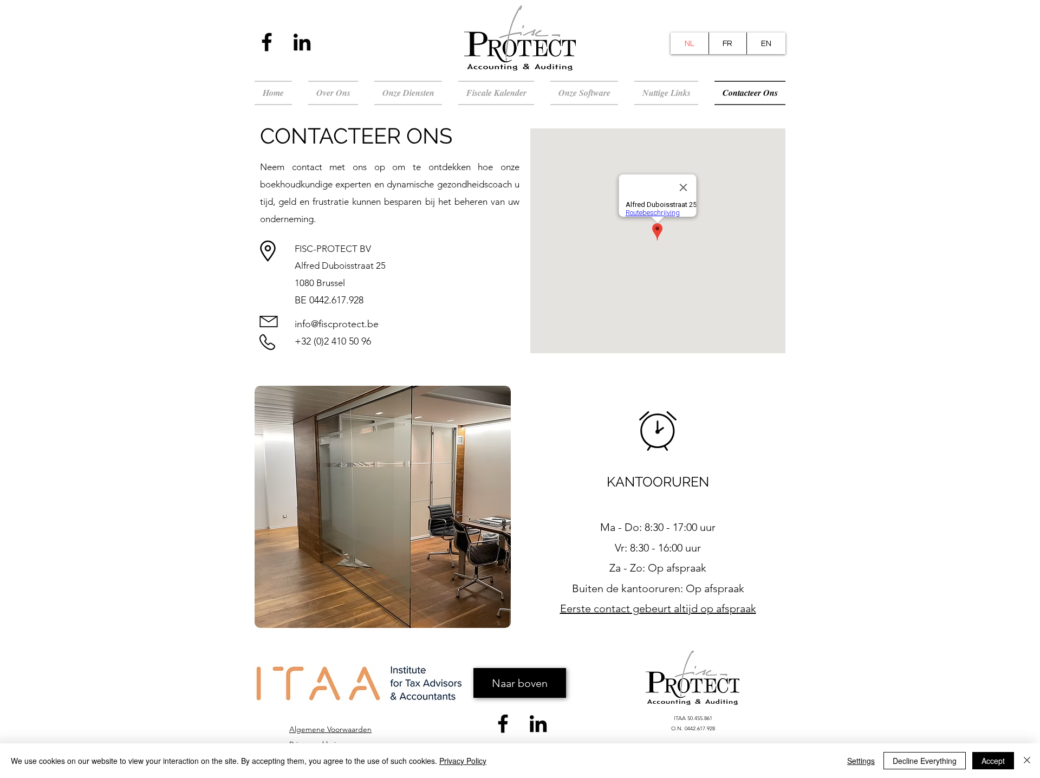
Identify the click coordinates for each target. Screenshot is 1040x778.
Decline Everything (925, 760)
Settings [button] (861, 760)
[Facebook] (267, 42)
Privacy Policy (462, 760)
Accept (993, 760)
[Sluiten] (1027, 760)
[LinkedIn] (302, 42)
